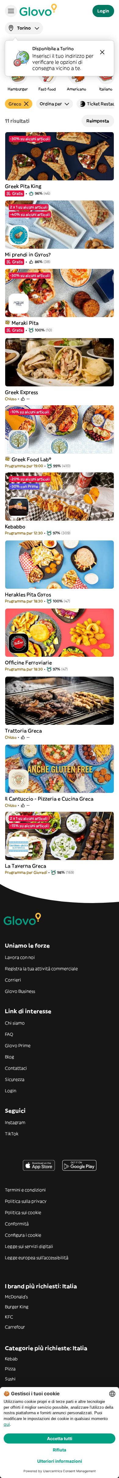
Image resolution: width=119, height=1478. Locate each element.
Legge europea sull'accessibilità (36, 1257)
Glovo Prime (18, 1045)
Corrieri (13, 980)
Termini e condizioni (25, 1190)
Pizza (10, 1368)
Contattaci (16, 1068)
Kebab (11, 1358)
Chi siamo (15, 1023)
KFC (9, 1317)
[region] (59, 77)
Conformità (17, 1224)
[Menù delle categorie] (11, 11)
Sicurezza (14, 1079)
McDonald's (16, 1296)
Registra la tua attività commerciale (41, 968)
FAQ (9, 1034)
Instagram (15, 1122)
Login (10, 1090)
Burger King (16, 1307)
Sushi (10, 1379)
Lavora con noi (20, 957)
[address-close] (102, 52)
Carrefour (15, 1327)
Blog (9, 1057)
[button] (18, 77)
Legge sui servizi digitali (29, 1246)
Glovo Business (20, 991)
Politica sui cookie (23, 1212)
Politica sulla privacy (25, 1201)
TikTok (11, 1134)
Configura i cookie (23, 1235)
